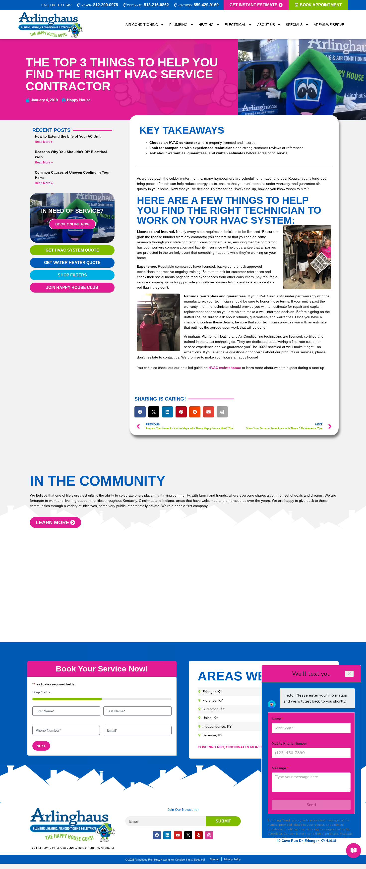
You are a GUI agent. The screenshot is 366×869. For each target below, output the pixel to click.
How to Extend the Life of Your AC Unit (68, 136)
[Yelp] (199, 835)
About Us (266, 25)
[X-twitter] (188, 835)
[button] (140, 411)
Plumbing (178, 25)
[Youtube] (178, 835)
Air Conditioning (141, 25)
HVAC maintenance (225, 368)
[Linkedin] (167, 835)
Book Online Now (72, 224)
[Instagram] (209, 835)
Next (41, 746)
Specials (294, 25)
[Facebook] (157, 835)
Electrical (235, 25)
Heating (206, 25)
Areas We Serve (329, 25)
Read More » (44, 142)
